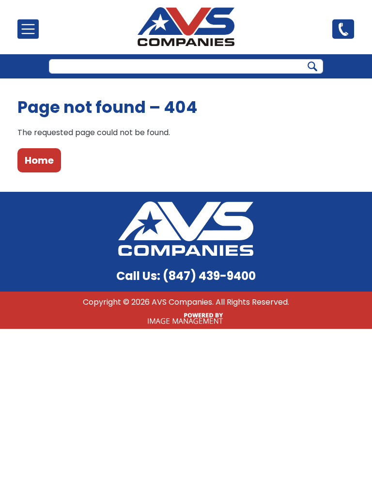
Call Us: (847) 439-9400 (186, 276)
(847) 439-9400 (343, 28)
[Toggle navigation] (28, 29)
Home (39, 160)
